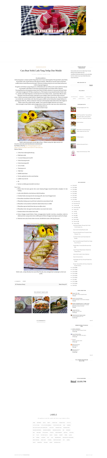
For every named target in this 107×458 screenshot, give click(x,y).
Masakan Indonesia (37, 430)
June (75, 213)
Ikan (64, 425)
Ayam (34, 422)
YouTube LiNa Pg (44, 435)
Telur (37, 435)
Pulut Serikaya (80, 122)
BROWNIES (39, 422)
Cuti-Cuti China (36, 425)
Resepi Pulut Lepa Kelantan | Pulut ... (40, 310)
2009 (73, 285)
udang (50, 442)
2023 (73, 191)
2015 (73, 273)
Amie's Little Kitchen (77, 298)
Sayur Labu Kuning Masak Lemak (80, 229)
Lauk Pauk (51, 427)
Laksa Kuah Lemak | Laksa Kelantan (81, 254)
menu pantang (36, 439)
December (76, 201)
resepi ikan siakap (57, 439)
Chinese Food (62, 422)
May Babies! (75, 351)
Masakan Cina (58, 427)
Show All (91, 320)
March (75, 219)
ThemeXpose (26, 454)
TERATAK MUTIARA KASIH (78, 315)
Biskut (48, 422)
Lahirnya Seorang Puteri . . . (83, 144)
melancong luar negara (68, 437)
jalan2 (70, 435)
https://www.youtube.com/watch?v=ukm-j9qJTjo (41, 223)
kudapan (43, 437)
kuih (48, 437)
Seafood (65, 432)
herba (66, 435)
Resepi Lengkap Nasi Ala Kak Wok (22, 310)
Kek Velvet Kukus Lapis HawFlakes (40, 427)
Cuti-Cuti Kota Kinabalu (46, 425)
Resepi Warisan (58, 432)
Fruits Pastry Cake (57, 425)
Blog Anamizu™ (76, 349)
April (75, 217)
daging (55, 435)
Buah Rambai (75, 345)
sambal (68, 439)
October (76, 205)
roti (64, 439)
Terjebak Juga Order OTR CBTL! (79, 335)
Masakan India (66, 427)
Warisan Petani (76, 344)
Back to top (89, 455)
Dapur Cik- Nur (76, 293)
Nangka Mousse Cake (77, 311)
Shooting (71, 432)
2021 (73, 195)
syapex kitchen (75, 310)
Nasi (34, 432)
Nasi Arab (39, 432)
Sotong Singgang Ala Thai (82, 107)
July (74, 211)
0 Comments (18, 281)
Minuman (68, 430)
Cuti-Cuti (69, 422)
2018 (73, 267)
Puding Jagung (80, 137)
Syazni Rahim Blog (76, 334)
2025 (73, 187)
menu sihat (43, 439)
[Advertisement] (53, 52)
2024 (73, 189)
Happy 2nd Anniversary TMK (83, 151)
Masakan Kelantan (41, 66)
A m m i (74, 339)
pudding (49, 439)
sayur (34, 442)
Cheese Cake (54, 422)
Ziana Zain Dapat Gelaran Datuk (79, 330)
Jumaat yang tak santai (77, 340)
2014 (73, 275)
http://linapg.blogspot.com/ (33, 145)
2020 (73, 197)
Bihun (44, 422)
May (75, 215)
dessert (61, 435)
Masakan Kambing (47, 430)
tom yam (45, 442)
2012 (73, 279)
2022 (73, 193)
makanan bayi (58, 437)
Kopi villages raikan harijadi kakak (79, 294)
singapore (39, 442)
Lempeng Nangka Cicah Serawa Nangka (80, 299)
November (76, 203)
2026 (73, 185)
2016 (73, 271)
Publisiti (52, 432)
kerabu (37, 437)
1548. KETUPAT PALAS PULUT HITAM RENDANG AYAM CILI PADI (80, 305)
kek (33, 437)
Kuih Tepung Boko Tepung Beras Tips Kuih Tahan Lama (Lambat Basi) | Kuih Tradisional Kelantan (84, 116)
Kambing (69, 425)
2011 (73, 281)
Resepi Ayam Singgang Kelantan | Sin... (58, 310)
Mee (63, 430)
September (76, 207)
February (76, 221)
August (75, 209)
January (75, 223)
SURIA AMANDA (76, 329)
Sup (33, 435)
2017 (73, 269)
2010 (73, 283)
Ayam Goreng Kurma (78, 256)
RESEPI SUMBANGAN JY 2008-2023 (80, 303)
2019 (73, 199)
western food (57, 442)
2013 (73, 277)
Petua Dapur (45, 432)
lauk (52, 437)
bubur (51, 435)
